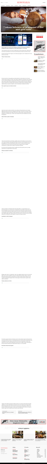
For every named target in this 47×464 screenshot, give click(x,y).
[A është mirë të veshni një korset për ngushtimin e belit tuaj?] (32, 455)
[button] (2, 2)
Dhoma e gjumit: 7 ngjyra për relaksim (15, 454)
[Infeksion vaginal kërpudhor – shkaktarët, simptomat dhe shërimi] (32, 450)
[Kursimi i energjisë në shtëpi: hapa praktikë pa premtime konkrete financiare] (35, 64)
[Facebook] (37, 37)
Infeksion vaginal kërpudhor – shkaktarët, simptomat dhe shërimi (26, 451)
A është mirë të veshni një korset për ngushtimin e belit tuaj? (27, 455)
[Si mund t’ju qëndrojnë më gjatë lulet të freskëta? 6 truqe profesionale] (21, 450)
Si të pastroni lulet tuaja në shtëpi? (15, 458)
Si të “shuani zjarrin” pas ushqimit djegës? (8, 412)
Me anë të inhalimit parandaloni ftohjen (27, 459)
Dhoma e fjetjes (14, 453)
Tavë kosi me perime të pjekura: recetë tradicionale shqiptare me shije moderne (41, 71)
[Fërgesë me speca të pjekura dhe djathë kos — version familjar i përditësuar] (35, 61)
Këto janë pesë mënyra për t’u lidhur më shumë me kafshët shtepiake (24, 412)
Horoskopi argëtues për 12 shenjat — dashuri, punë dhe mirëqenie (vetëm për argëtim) (41, 57)
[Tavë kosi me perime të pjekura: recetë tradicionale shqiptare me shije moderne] (35, 71)
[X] (39, 37)
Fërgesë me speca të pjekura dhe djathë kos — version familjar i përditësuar (41, 61)
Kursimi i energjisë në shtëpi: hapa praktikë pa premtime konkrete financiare (41, 64)
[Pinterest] (40, 37)
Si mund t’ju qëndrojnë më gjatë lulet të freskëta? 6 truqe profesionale (15, 451)
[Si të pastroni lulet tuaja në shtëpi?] (21, 458)
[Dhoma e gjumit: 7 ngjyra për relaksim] (21, 454)
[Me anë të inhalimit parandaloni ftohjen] (32, 459)
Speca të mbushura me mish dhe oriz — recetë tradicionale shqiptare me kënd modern (41, 67)
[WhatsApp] (42, 37)
